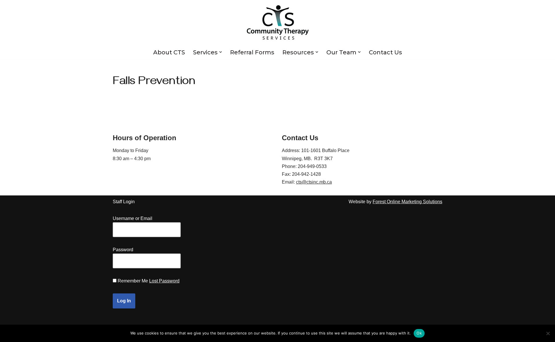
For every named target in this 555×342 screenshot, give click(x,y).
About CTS (169, 52)
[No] (548, 333)
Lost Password (164, 280)
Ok (419, 333)
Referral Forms (252, 52)
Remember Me (133, 280)
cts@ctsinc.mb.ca (314, 182)
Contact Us (385, 52)
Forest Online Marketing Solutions (407, 201)
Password (123, 249)
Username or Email (132, 218)
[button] (220, 52)
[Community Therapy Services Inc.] (278, 22)
